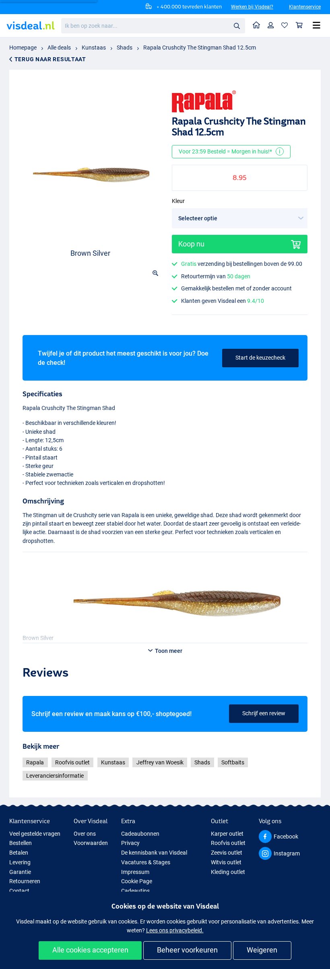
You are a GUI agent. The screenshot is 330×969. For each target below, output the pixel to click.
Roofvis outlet (72, 762)
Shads (124, 47)
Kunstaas (94, 47)
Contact (19, 891)
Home (256, 26)
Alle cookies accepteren (90, 950)
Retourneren (24, 881)
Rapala (35, 762)
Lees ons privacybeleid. (175, 930)
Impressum (135, 872)
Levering (20, 862)
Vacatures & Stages (145, 862)
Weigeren (262, 950)
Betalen (18, 852)
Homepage (23, 47)
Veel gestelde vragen (34, 833)
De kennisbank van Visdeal (154, 852)
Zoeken (236, 25)
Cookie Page (136, 881)
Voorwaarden (91, 843)
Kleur (178, 201)
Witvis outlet (226, 862)
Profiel (271, 26)
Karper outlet (227, 833)
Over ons (85, 833)
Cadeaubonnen (140, 833)
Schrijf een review (263, 713)
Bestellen (20, 843)
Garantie (20, 872)
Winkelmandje (299, 26)
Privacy (130, 843)
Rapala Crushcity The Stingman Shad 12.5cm (199, 47)
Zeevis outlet (226, 852)
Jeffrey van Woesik (160, 762)
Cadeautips (135, 891)
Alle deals (59, 47)
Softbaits (232, 762)
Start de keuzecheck (260, 357)
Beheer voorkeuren (187, 950)
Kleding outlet (228, 872)
